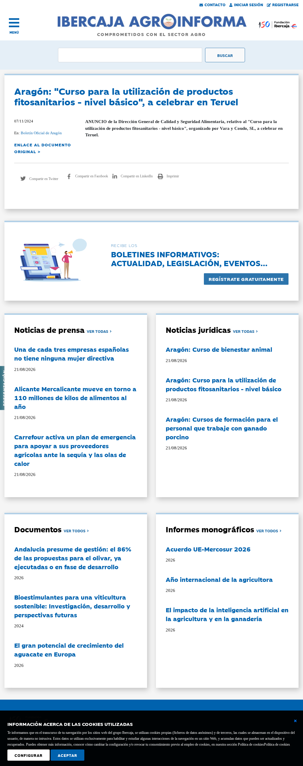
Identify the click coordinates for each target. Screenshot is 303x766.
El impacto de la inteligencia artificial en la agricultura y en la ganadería (227, 614)
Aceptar (67, 755)
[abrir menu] (14, 23)
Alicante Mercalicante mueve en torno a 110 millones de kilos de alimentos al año (75, 397)
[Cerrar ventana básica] (295, 721)
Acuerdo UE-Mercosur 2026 (208, 548)
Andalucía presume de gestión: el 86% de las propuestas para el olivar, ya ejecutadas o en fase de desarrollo (72, 557)
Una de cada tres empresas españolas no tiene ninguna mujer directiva (71, 353)
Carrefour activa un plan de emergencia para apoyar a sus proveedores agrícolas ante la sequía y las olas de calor (75, 450)
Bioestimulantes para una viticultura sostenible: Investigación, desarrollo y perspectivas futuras (72, 605)
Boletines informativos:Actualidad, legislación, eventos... (189, 258)
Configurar (28, 755)
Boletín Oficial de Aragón (41, 133)
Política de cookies (277, 744)
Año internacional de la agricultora (219, 579)
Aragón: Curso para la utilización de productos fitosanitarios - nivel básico (223, 384)
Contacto (214, 4)
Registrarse (285, 4)
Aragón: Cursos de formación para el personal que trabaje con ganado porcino (222, 428)
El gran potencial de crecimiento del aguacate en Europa (69, 649)
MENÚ (14, 32)
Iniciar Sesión (248, 4)
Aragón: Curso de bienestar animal (219, 349)
